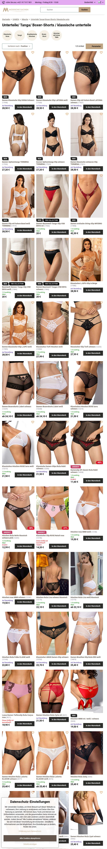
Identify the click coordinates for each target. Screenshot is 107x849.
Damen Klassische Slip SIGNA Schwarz (18, 100)
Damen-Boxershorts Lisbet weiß (49, 406)
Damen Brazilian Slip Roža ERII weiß (86, 657)
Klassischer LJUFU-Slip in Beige (84, 283)
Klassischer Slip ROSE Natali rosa (50, 535)
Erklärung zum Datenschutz (30, 831)
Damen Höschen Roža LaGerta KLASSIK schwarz (14, 778)
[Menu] (102, 9)
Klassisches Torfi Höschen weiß (49, 347)
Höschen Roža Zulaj (79, 777)
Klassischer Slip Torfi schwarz (83, 347)
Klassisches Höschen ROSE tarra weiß (18, 466)
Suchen (84, 10)
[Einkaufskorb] (96, 9)
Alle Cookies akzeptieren (30, 838)
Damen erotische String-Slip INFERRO (86, 223)
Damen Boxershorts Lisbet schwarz (16, 406)
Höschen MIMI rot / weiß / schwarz (85, 719)
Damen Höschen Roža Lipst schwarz (85, 836)
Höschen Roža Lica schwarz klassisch (51, 597)
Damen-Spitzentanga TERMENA (15, 162)
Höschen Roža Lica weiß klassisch (85, 597)
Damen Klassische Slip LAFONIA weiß (52, 100)
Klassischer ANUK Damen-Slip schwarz (52, 657)
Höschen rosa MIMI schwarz (13, 597)
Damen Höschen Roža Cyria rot (49, 715)
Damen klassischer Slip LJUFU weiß (17, 347)
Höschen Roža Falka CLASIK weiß (16, 657)
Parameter (96, 46)
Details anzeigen (30, 844)
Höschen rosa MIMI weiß (81, 532)
